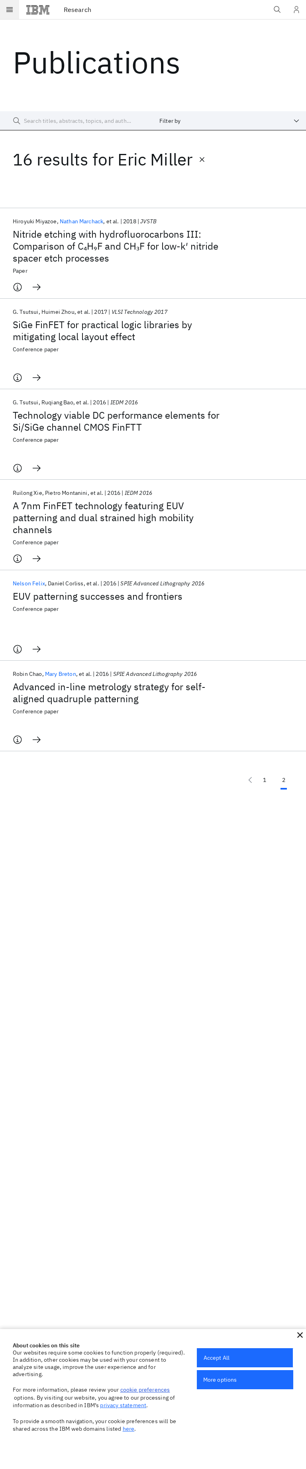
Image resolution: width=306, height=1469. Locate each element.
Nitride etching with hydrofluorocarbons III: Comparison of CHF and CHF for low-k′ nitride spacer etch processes (115, 246)
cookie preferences (145, 1389)
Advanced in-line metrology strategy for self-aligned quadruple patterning (109, 693)
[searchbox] (76, 120)
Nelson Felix (29, 583)
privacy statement (123, 1405)
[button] (300, 1335)
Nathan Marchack (81, 221)
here (129, 1428)
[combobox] (229, 120)
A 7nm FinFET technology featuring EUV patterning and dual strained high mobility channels (103, 518)
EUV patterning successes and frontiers (97, 596)
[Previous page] (250, 780)
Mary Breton (60, 673)
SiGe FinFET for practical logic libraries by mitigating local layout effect (102, 331)
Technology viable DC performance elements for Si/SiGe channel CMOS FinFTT (116, 421)
